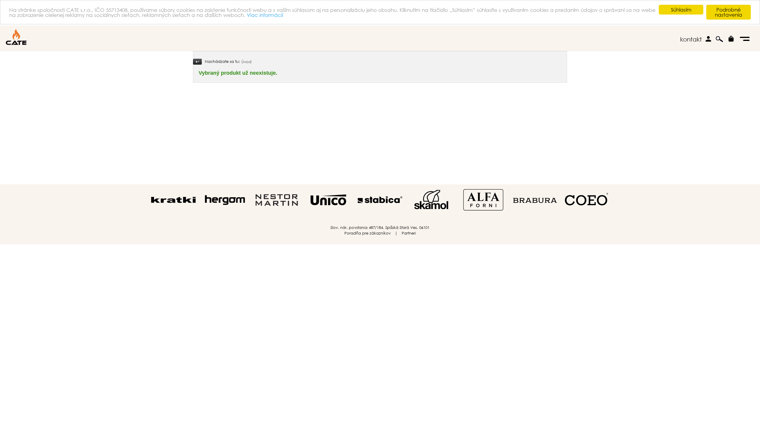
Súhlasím (681, 10)
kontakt (691, 39)
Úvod (246, 61)
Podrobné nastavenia (728, 12)
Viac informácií (265, 15)
